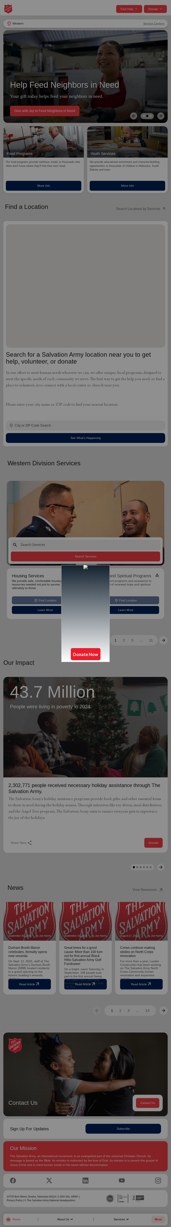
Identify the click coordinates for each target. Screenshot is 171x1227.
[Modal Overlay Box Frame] (85, 613)
